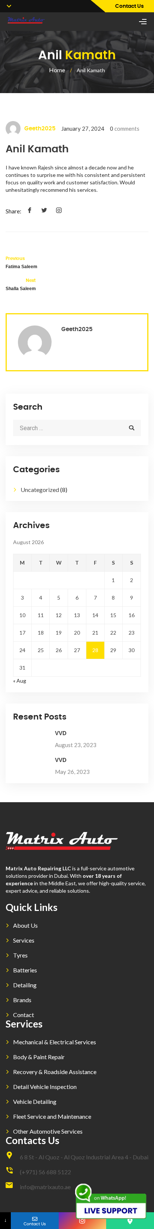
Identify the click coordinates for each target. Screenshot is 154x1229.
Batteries (25, 970)
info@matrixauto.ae (45, 1186)
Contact (23, 1014)
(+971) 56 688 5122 (45, 1171)
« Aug (19, 680)
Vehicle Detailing (34, 1101)
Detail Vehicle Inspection (45, 1086)
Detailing (25, 984)
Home (57, 69)
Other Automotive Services (48, 1131)
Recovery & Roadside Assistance (54, 1071)
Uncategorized (40, 489)
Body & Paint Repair (39, 1056)
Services (23, 940)
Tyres (20, 955)
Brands (22, 999)
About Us (25, 925)
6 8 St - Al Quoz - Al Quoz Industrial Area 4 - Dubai (84, 1156)
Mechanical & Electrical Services (54, 1041)
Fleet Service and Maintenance (52, 1116)
